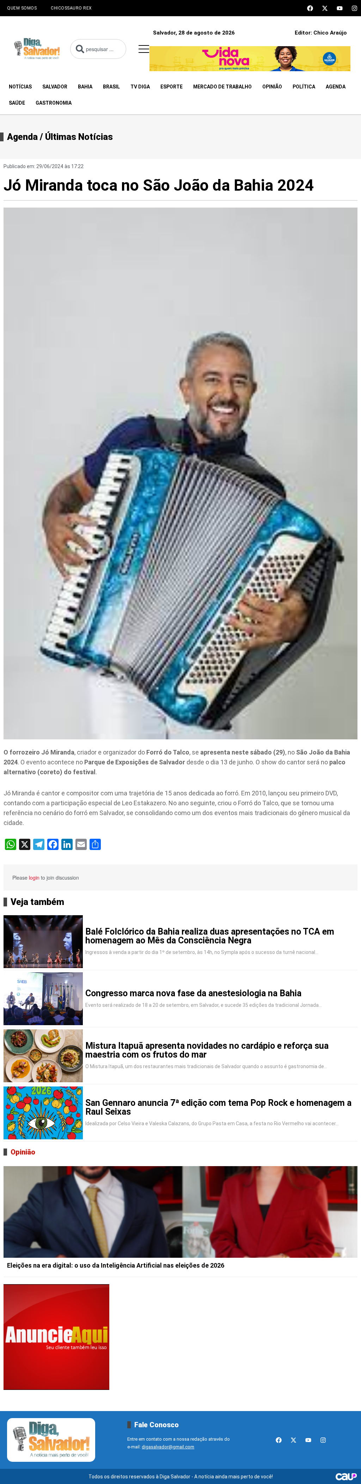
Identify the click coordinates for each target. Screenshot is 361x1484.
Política (304, 87)
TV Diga (140, 87)
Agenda (335, 87)
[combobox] (98, 49)
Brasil (111, 87)
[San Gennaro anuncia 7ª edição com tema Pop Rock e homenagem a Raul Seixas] (43, 1112)
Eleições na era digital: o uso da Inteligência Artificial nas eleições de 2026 (115, 1265)
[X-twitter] (324, 8)
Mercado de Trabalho (222, 87)
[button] (143, 49)
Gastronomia (54, 103)
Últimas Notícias (79, 137)
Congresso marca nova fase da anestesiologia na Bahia (193, 993)
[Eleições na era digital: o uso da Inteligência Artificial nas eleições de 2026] (180, 1212)
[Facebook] (310, 8)
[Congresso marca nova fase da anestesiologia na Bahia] (43, 998)
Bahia (85, 87)
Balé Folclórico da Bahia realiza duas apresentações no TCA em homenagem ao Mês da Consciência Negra (209, 936)
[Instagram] (354, 8)
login (34, 877)
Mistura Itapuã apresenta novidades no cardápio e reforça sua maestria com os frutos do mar (207, 1050)
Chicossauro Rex (71, 8)
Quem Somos (22, 8)
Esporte (171, 87)
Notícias (20, 87)
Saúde (17, 103)
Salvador (54, 87)
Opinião (272, 87)
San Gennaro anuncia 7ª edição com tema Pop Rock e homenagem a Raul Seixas (218, 1107)
